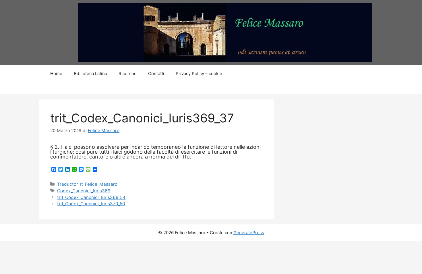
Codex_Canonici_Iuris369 (84, 190)
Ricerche (128, 73)
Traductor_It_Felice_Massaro (87, 184)
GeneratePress (248, 232)
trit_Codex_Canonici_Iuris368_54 (91, 197)
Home (56, 73)
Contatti (156, 73)
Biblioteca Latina (90, 73)
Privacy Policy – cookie (199, 73)
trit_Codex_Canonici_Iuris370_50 (91, 203)
